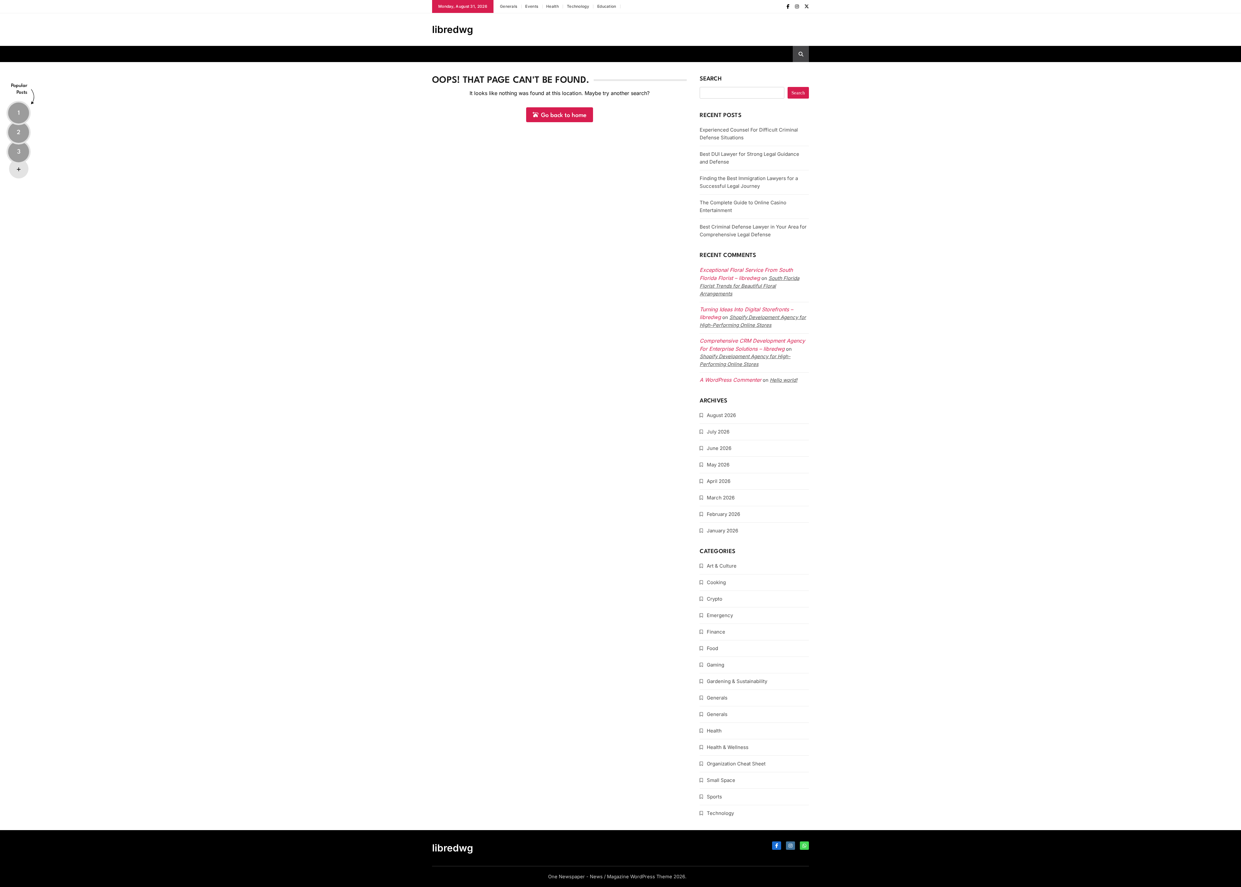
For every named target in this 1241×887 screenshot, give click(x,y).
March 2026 (721, 498)
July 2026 (718, 432)
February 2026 (723, 514)
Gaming (715, 665)
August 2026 (721, 415)
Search (711, 79)
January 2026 (722, 531)
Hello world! (783, 380)
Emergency (720, 615)
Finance (716, 632)
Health (552, 6)
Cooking (716, 582)
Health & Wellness (727, 747)
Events (531, 6)
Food (712, 648)
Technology (578, 6)
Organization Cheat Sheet (736, 764)
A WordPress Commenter (730, 380)
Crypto (714, 599)
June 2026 (719, 448)
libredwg (452, 29)
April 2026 (718, 481)
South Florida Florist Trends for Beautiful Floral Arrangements (749, 286)
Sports (714, 797)
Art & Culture (722, 566)
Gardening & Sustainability (737, 681)
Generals (508, 6)
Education (606, 6)
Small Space (721, 780)
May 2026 (718, 465)
